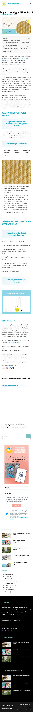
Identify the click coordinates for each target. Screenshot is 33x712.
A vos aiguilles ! (7, 51)
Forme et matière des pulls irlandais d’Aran (21, 534)
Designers (8, 579)
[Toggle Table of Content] (28, 38)
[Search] (28, 436)
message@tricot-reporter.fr (13, 620)
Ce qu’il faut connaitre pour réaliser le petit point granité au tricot (17, 43)
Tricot (10, 14)
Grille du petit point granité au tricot (12, 50)
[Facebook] (10, 368)
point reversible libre (22, 378)
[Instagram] (7, 368)
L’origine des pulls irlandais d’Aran (21, 555)
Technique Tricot (9, 589)
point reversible (13, 378)
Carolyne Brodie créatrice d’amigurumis (19, 541)
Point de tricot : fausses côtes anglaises (20, 563)
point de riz (5, 60)
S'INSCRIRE (16, 505)
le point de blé (21, 58)
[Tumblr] (12, 368)
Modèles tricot (9, 583)
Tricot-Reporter (13, 4)
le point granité (15, 342)
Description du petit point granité (11, 40)
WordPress (10, 708)
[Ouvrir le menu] (30, 4)
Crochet (7, 576)
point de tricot (5, 378)
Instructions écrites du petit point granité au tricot (16, 48)
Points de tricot (5, 14)
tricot (29, 378)
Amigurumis (8, 574)
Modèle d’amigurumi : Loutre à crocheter (20, 548)
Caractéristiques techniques (11, 45)
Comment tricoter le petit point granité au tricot (15, 46)
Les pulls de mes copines (12, 581)
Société (7, 587)
